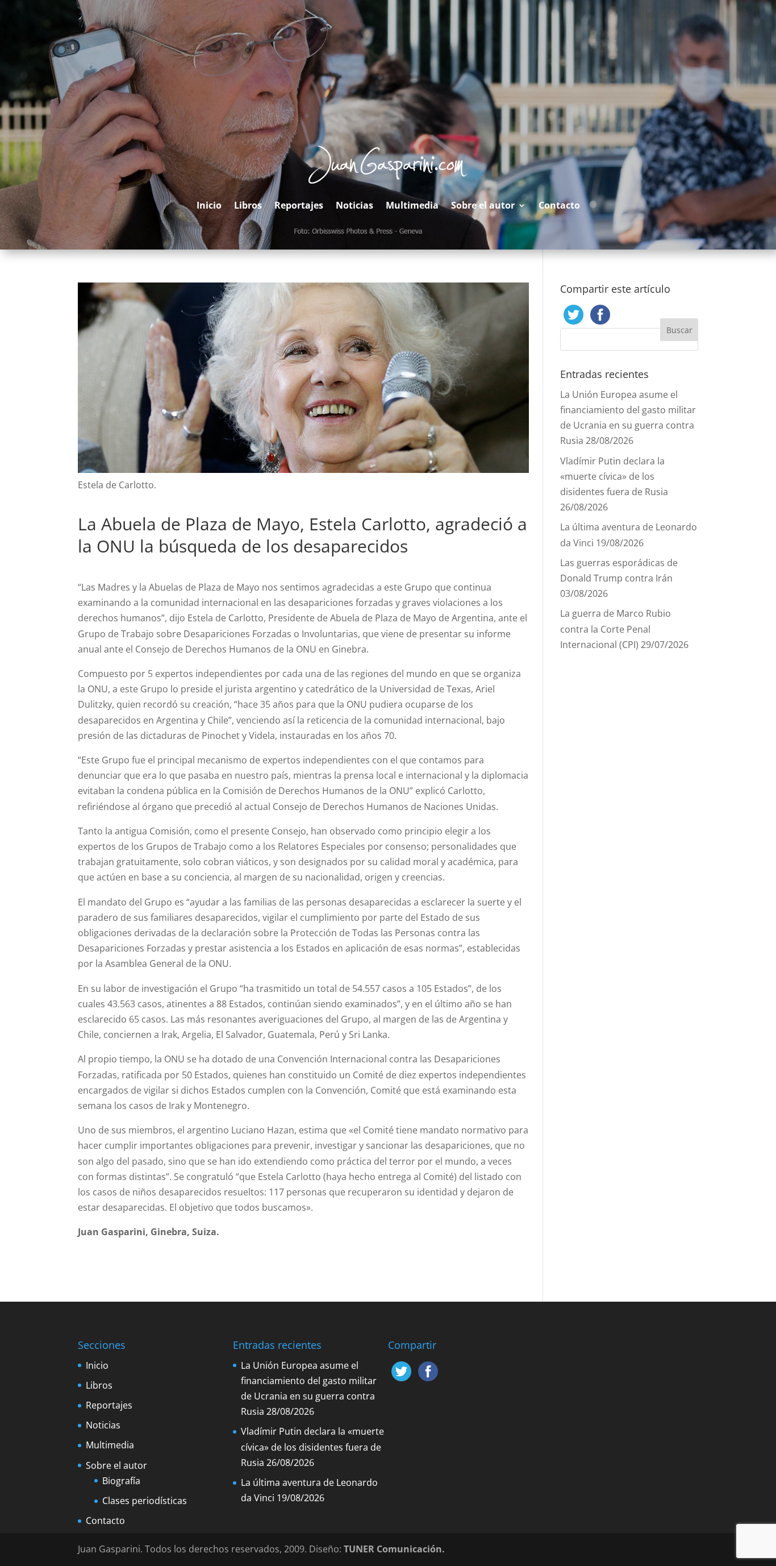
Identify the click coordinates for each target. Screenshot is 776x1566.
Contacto (559, 205)
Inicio (209, 205)
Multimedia (412, 205)
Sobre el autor (483, 205)
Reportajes (298, 205)
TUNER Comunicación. (394, 1549)
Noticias (354, 205)
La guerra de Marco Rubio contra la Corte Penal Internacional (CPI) (615, 628)
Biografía (121, 1480)
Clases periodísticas (144, 1500)
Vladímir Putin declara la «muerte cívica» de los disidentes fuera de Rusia (614, 476)
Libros (248, 205)
